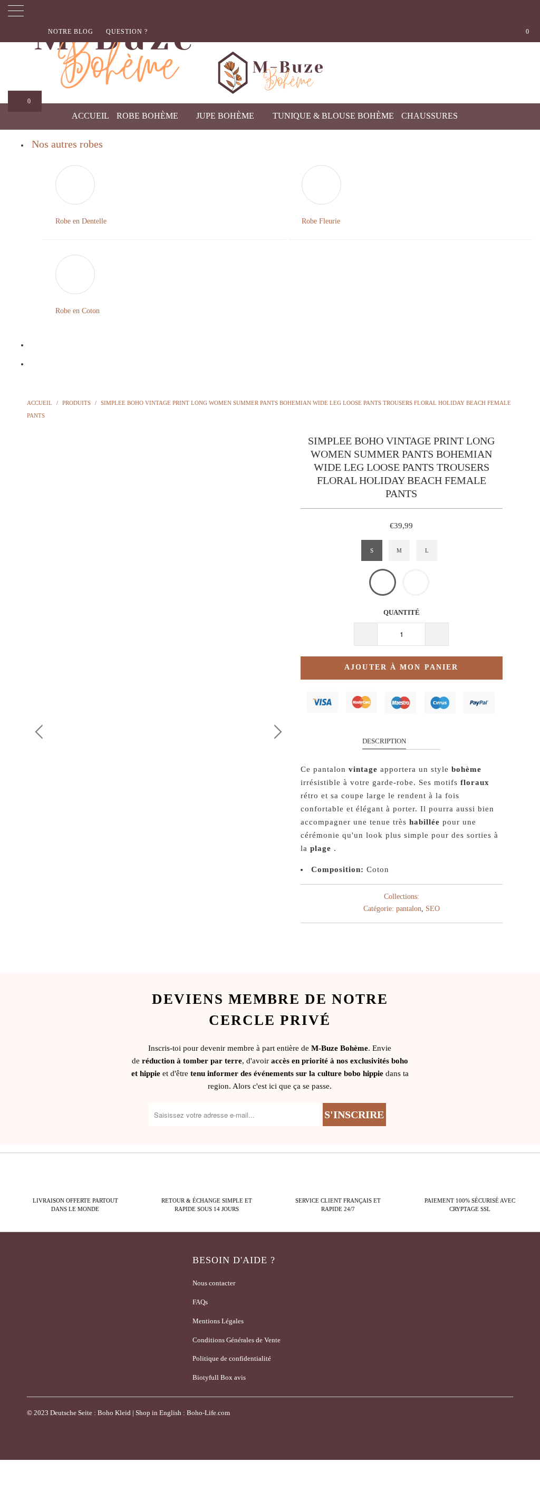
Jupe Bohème (226, 115)
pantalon (408, 909)
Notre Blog (70, 31)
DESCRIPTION (384, 741)
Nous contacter (213, 1283)
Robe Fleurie (321, 221)
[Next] (276, 563)
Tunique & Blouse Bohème (333, 115)
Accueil (90, 115)
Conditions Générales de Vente (236, 1340)
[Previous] (40, 563)
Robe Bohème (148, 115)
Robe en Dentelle (81, 221)
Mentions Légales (218, 1321)
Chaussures (430, 115)
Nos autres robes (67, 144)
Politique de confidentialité (231, 1358)
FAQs (200, 1302)
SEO (433, 909)
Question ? (127, 31)
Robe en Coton (77, 311)
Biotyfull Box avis (219, 1377)
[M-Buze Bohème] (270, 72)
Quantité (401, 612)
